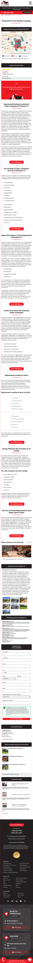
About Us (5, 878)
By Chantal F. (5, 71)
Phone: (4, 682)
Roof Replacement (24, 863)
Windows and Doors (8, 870)
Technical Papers (7, 885)
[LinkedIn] (16, 901)
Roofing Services (7, 863)
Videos (19, 897)
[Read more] (5, 789)
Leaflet (11, 53)
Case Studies (6, 897)
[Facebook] (8, 901)
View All (29, 542)
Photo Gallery (21, 895)
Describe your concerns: (8, 700)
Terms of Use (18, 962)
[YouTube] (21, 901)
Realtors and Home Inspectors (10, 872)
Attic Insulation (23, 870)
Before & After (6, 895)
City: (4, 670)
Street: (4, 664)
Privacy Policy (21, 713)
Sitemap (23, 962)
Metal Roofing (23, 865)
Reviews (5, 893)
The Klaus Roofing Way (21, 878)
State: (4, 676)
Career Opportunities (21, 881)
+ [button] (29, 48)
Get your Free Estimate (16, 718)
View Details (4, 754)
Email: (4, 688)
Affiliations (18, 883)
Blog (4, 881)
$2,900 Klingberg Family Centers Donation (20, 784)
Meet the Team (19, 880)
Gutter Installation (7, 868)
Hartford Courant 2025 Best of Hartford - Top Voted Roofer (19, 805)
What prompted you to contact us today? (12, 694)
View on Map (18, 927)
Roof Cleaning (6, 867)
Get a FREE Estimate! (16, 442)
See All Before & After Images (10, 774)
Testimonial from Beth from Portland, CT (16, 91)
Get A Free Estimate (16, 825)
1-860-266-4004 (16, 833)
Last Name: (5, 658)
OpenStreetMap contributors (26, 53)
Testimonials (21, 893)
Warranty (5, 887)
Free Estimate (27, 12)
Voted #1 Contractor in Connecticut (21, 794)
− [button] (29, 51)
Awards (5, 883)
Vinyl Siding (23, 868)
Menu (30, 4)
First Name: (5, 651)
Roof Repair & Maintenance (9, 865)
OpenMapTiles (17, 53)
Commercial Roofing (25, 867)
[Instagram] (25, 901)
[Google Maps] (12, 901)
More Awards (5, 813)
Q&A (17, 885)
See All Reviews (6, 78)
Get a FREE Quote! (16, 162)
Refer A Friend (6, 880)
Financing (18, 887)
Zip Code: (19, 676)
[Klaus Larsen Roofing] (5, 3)
